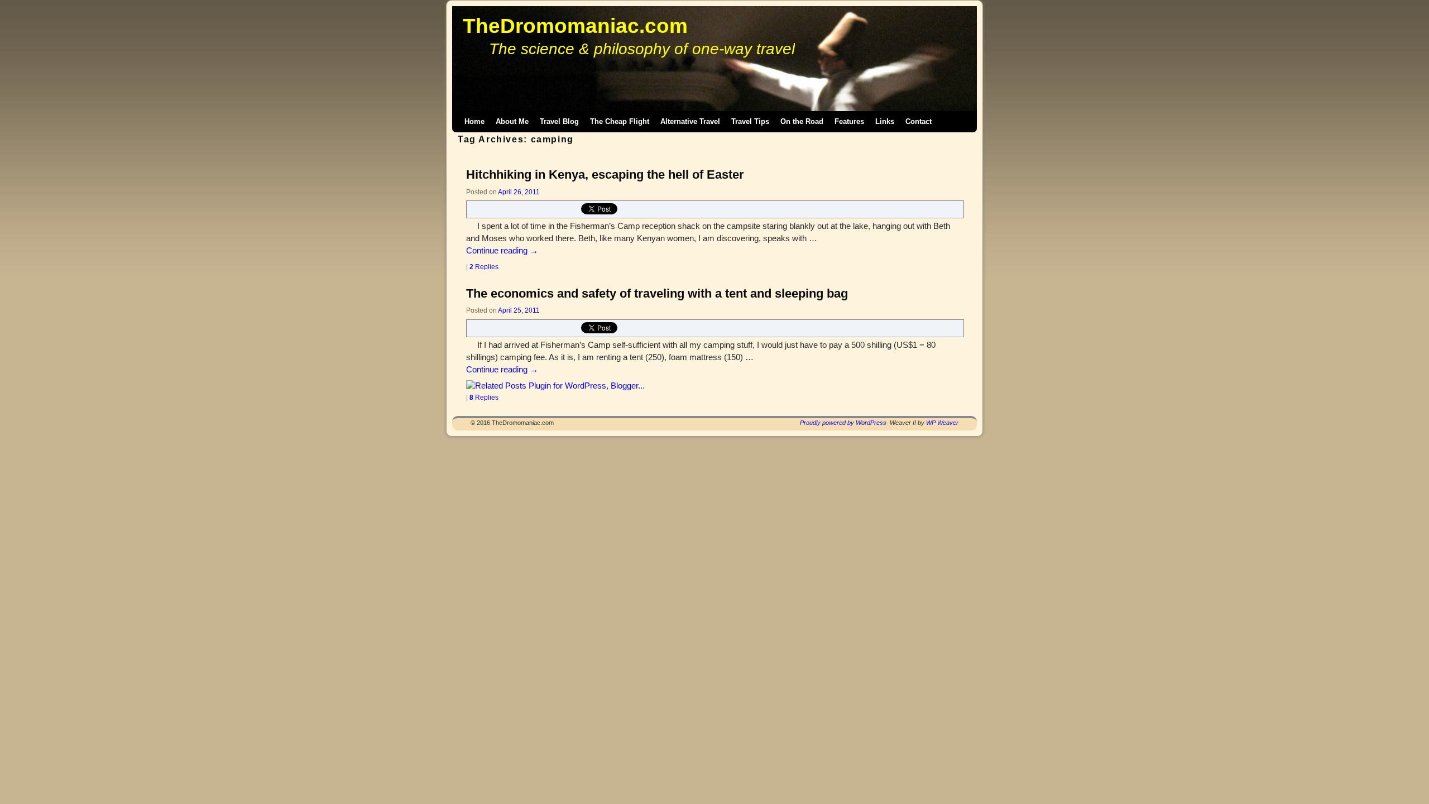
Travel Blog (559, 121)
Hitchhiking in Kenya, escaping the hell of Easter (605, 174)
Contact (918, 121)
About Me (512, 121)
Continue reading (502, 250)
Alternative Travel (690, 121)
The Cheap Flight (619, 121)
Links (884, 121)
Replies (483, 266)
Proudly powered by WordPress (843, 422)
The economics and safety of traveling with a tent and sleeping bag (657, 293)
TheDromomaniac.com (575, 26)
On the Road (801, 121)
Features (849, 121)
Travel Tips (750, 121)
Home (474, 121)
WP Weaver (942, 422)
